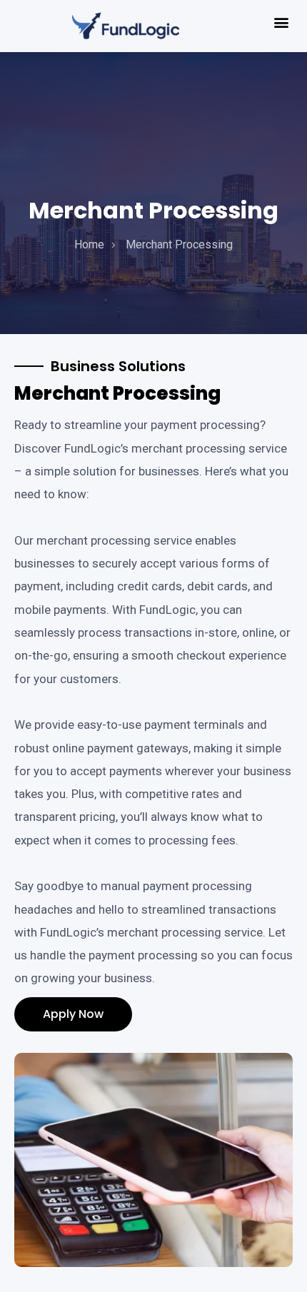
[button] (281, 22)
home (89, 244)
